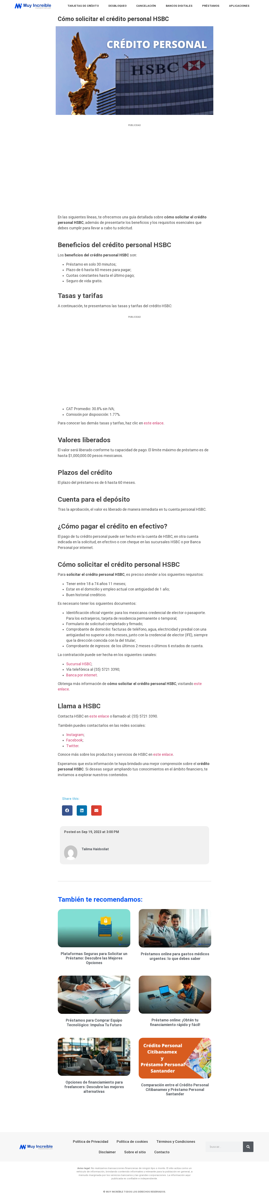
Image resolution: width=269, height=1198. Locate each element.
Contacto (162, 1152)
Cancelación (146, 5)
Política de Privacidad (90, 1141)
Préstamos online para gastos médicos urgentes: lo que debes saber (175, 956)
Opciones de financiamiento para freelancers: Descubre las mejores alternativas (94, 1086)
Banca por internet (81, 675)
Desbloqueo (117, 5)
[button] (67, 810)
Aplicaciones (239, 5)
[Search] (248, 1147)
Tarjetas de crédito (83, 5)
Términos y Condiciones (175, 1141)
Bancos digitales (179, 5)
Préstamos (210, 5)
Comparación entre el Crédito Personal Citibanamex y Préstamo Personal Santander (175, 1089)
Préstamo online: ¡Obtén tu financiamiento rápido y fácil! (175, 1022)
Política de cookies (132, 1141)
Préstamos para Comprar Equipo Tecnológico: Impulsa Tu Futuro (94, 1022)
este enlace (154, 423)
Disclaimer (107, 1152)
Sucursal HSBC (78, 664)
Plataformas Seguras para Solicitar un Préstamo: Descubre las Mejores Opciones (94, 958)
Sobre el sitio (135, 1152)
